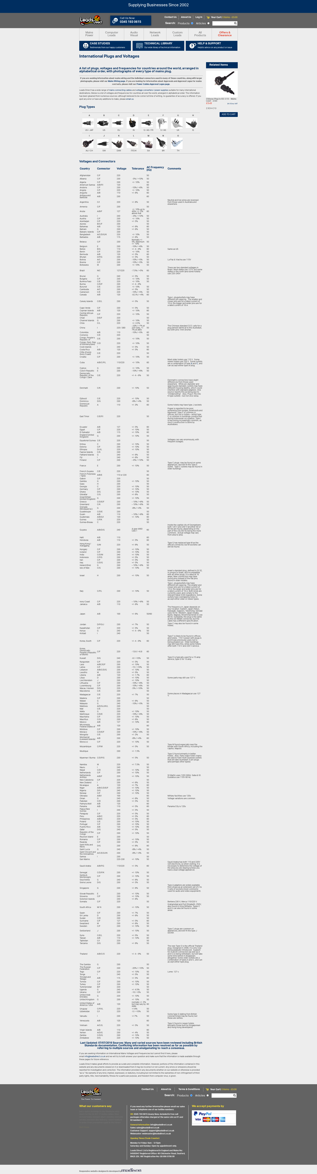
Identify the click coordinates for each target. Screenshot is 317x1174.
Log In (198, 17)
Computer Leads (111, 34)
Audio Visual (134, 34)
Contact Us (170, 17)
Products (184, 24)
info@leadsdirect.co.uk (95, 1056)
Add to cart (229, 114)
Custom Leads (177, 34)
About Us (186, 17)
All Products (200, 34)
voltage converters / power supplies (152, 90)
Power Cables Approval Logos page (153, 84)
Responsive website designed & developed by (100, 1171)
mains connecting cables (120, 90)
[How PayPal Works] (214, 1118)
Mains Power (89, 34)
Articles (201, 24)
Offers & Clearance (225, 34)
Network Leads (155, 34)
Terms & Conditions (189, 1089)
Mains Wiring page (116, 81)
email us (130, 99)
